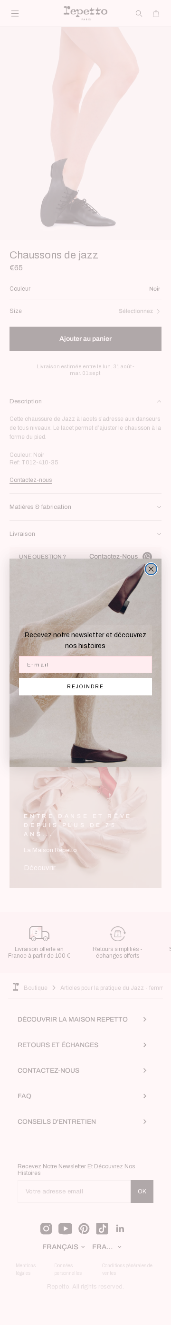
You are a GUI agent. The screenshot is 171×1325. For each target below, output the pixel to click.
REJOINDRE (85, 686)
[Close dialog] (151, 569)
